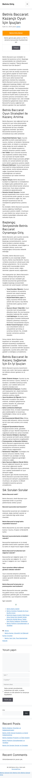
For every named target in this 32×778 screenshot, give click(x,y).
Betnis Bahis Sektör (13, 609)
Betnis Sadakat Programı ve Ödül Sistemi (16, 738)
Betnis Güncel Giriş (6, 773)
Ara (3, 710)
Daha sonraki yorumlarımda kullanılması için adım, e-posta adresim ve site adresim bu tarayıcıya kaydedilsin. (16, 691)
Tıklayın (16, 48)
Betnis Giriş (8, 4)
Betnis (7, 631)
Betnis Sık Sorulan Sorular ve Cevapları (15, 745)
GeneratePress (16, 769)
